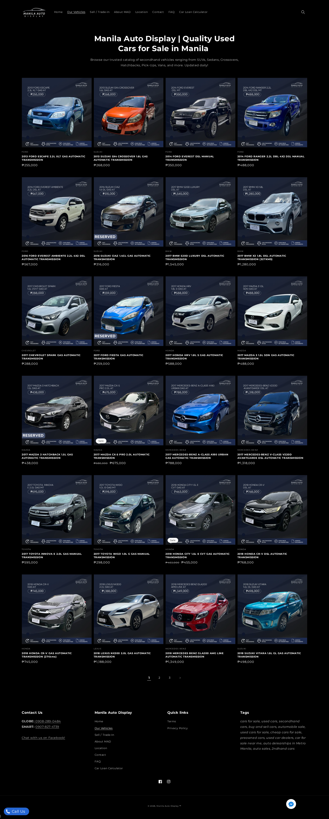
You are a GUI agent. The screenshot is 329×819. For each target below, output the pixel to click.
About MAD (103, 741)
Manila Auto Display (167, 806)
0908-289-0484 (48, 721)
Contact (100, 754)
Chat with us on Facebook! (43, 738)
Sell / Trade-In (104, 735)
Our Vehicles (104, 728)
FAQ (98, 761)
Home (99, 721)
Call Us (18, 811)
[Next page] (180, 678)
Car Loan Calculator (109, 768)
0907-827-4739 (47, 727)
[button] (303, 12)
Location (101, 748)
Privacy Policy (177, 728)
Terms (171, 721)
